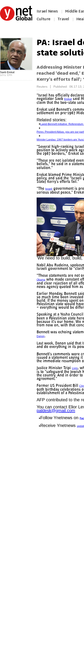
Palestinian (43, 353)
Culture (43, 19)
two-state (54, 167)
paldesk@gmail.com (56, 416)
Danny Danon (45, 338)
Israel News (47, 11)
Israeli (49, 188)
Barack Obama (63, 282)
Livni (78, 374)
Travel (63, 19)
